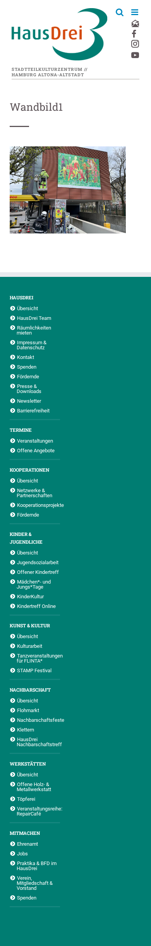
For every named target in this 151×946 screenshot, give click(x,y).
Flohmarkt (28, 710)
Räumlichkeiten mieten (34, 330)
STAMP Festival (34, 670)
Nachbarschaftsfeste (38, 720)
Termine (21, 430)
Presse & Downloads (29, 388)
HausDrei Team (34, 318)
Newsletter (29, 400)
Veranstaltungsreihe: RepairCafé (38, 811)
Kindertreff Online (36, 606)
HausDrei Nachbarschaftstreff (38, 742)
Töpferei (26, 799)
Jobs (22, 853)
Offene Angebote (36, 450)
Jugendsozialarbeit (37, 562)
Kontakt (25, 357)
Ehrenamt (27, 843)
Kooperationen (29, 470)
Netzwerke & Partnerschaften (34, 493)
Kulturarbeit (29, 646)
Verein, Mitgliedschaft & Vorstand (35, 883)
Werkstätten (28, 764)
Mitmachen (25, 833)
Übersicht (27, 308)
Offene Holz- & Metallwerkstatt (34, 786)
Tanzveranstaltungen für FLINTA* (38, 658)
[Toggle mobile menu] (135, 12)
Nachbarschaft (30, 690)
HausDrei (21, 297)
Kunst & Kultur (30, 625)
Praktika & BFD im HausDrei (37, 865)
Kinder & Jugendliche (26, 538)
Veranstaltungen (35, 440)
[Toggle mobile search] (120, 12)
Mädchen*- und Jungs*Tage (34, 584)
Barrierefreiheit (33, 410)
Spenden (26, 366)
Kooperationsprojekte (38, 505)
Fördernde (28, 376)
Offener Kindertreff (38, 572)
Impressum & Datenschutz (31, 345)
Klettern (25, 729)
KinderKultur (30, 596)
